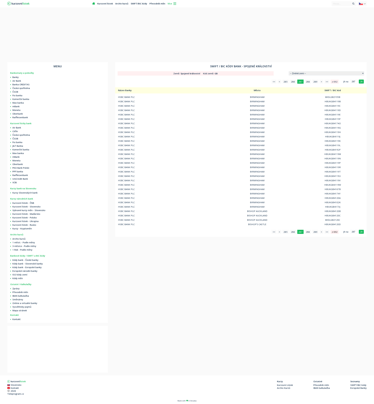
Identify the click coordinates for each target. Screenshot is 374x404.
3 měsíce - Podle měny (24, 246)
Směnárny (17, 299)
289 (315, 81)
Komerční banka (20, 99)
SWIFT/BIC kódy (139, 3)
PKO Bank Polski (20, 167)
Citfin (15, 131)
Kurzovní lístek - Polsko (24, 217)
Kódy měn (17, 278)
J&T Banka (17, 145)
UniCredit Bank (20, 178)
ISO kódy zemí (19, 274)
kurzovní (18, 381)
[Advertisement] (187, 35)
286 (293, 81)
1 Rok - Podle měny (22, 249)
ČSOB (15, 91)
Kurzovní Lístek (285, 385)
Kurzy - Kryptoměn (22, 228)
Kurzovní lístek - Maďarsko (26, 213)
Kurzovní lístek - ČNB (23, 202)
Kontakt (16, 319)
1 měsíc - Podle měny (23, 242)
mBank (16, 106)
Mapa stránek (19, 310)
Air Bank (16, 80)
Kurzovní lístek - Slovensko (26, 206)
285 (286, 81)
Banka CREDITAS (21, 84)
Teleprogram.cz (15, 393)
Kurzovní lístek (105, 3)
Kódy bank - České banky (25, 259)
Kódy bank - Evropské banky (27, 267)
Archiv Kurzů (283, 387)
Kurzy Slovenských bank (25, 192)
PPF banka (17, 171)
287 (300, 81)
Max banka (18, 102)
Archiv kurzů (121, 3)
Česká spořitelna (21, 88)
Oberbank (17, 113)
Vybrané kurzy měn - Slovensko (28, 210)
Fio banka (17, 95)
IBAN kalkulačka (20, 295)
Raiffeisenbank (20, 117)
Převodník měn (157, 3)
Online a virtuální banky (24, 303)
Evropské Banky (358, 387)
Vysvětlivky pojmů (21, 306)
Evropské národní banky (24, 270)
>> (327, 81)
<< (274, 81)
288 (308, 81)
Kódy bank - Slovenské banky (27, 263)
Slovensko (16, 384)
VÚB (14, 182)
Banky (15, 77)
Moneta (16, 110)
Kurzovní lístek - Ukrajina (25, 221)
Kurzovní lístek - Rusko (24, 224)
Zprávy (16, 288)
